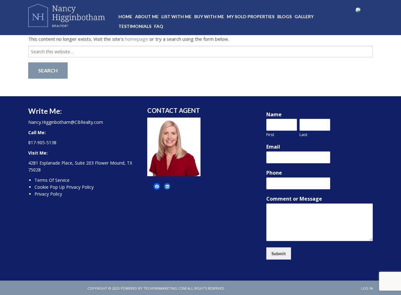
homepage (136, 39)
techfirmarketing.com (164, 288)
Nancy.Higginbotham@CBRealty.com (65, 122)
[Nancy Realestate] (66, 14)
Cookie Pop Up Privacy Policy (64, 187)
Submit (278, 253)
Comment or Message (294, 199)
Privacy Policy (48, 194)
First (270, 134)
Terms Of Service (52, 180)
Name (274, 114)
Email (273, 147)
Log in (367, 288)
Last (303, 134)
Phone (274, 173)
